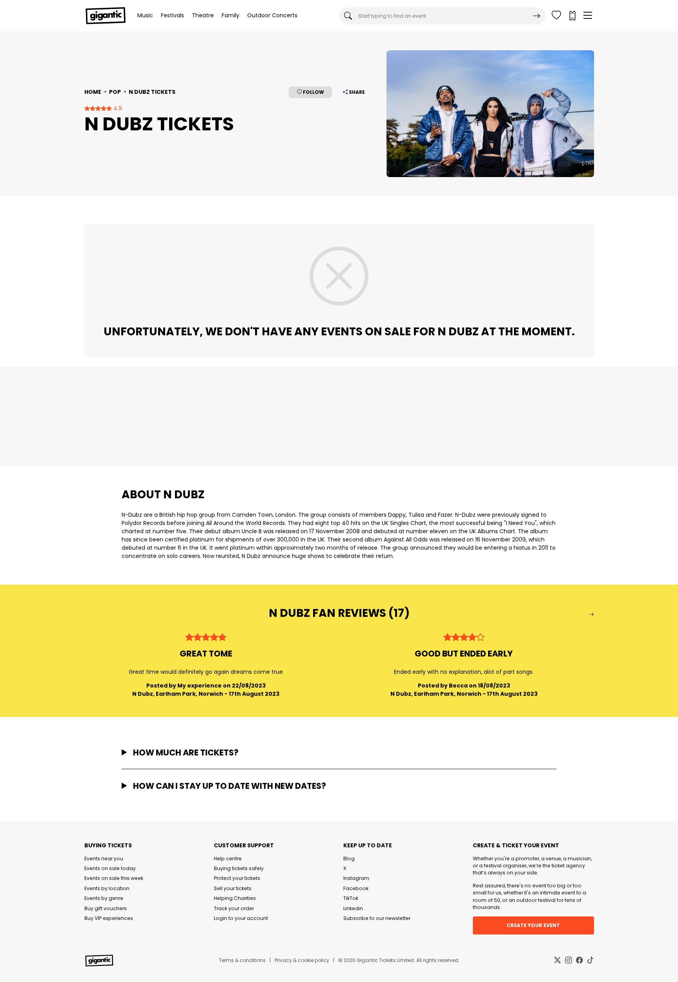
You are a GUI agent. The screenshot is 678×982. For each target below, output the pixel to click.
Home (92, 92)
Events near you (103, 858)
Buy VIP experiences (108, 918)
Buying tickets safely (239, 868)
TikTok (350, 898)
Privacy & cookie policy (302, 960)
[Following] (556, 16)
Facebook (355, 888)
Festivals (172, 15)
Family (230, 15)
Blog (349, 858)
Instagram (356, 878)
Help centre (228, 858)
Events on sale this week (113, 878)
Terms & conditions (242, 960)
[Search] (536, 15)
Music (145, 15)
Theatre (203, 15)
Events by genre (103, 898)
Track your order (234, 908)
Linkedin (353, 908)
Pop (115, 92)
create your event (533, 925)
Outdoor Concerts (272, 15)
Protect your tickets (237, 878)
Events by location (106, 888)
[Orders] (572, 15)
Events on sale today (110, 868)
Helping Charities (235, 898)
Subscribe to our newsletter (376, 918)
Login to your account (241, 918)
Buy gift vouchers (105, 908)
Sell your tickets (233, 888)
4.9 (117, 108)
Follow (313, 92)
